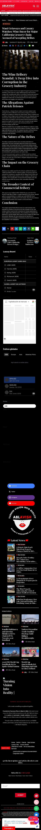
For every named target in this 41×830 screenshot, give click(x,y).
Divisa (5, 401)
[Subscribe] (36, 795)
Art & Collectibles (29, 746)
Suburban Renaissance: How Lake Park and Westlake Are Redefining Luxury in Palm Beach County (26, 601)
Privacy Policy (6, 807)
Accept (33, 823)
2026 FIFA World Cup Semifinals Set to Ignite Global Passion (10, 664)
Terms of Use (12, 807)
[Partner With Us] (36, 821)
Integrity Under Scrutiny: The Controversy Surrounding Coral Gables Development (25, 559)
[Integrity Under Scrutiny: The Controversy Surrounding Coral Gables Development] (11, 558)
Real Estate (31, 742)
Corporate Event (18, 753)
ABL (6, 42)
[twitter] (13, 733)
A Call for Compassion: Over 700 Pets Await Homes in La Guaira (26, 570)
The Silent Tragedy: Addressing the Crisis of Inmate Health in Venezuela (26, 591)
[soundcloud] (30, 733)
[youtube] (23, 733)
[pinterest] (19, 733)
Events (24, 742)
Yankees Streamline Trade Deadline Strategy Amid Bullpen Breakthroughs (30, 633)
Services (14, 748)
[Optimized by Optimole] (37, 826)
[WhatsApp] (36, 808)
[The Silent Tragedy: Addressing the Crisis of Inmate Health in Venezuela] (11, 589)
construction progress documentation (25, 751)
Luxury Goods (24, 744)
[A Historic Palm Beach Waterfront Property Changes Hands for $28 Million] (11, 547)
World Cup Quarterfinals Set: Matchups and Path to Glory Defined (29, 665)
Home (4, 20)
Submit (20, 795)
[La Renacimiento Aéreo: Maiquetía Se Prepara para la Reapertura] (11, 578)
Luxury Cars (15, 744)
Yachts (18, 742)
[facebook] (10, 733)
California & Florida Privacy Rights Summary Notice (26, 807)
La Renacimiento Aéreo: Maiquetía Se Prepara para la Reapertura (26, 580)
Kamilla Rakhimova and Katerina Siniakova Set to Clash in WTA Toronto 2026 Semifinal (10, 634)
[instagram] (17, 733)
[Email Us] (36, 814)
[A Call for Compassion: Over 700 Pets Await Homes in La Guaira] (11, 568)
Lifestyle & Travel (16, 746)
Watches (11, 20)
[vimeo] (26, 733)
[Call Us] (36, 802)
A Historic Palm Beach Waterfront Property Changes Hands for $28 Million (24, 549)
